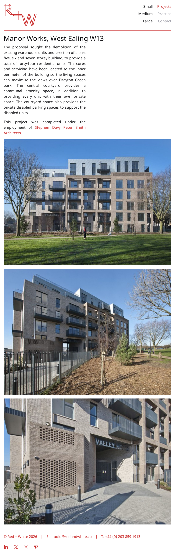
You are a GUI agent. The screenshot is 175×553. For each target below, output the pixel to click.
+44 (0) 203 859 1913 (122, 536)
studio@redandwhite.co (71, 536)
